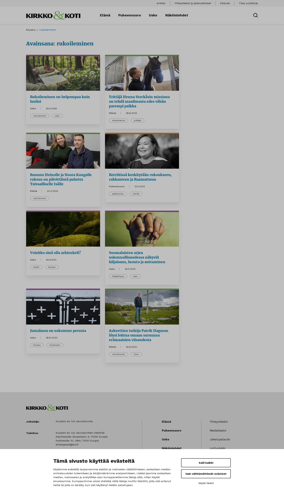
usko (57, 116)
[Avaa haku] (255, 15)
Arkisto (161, 3)
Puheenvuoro (129, 15)
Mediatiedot (218, 430)
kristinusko (54, 345)
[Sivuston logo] (53, 15)
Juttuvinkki (217, 448)
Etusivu (31, 29)
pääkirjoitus (118, 194)
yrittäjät (137, 120)
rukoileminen (39, 116)
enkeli (36, 267)
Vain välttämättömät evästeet (205, 473)
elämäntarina (118, 120)
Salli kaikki (206, 462)
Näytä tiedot (206, 483)
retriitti (135, 194)
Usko (153, 15)
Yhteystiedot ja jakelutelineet (193, 3)
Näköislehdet (176, 15)
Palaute (225, 3)
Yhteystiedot (219, 421)
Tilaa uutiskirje (248, 3)
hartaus (52, 267)
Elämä (105, 15)
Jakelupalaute (220, 439)
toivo (136, 354)
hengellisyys (118, 276)
